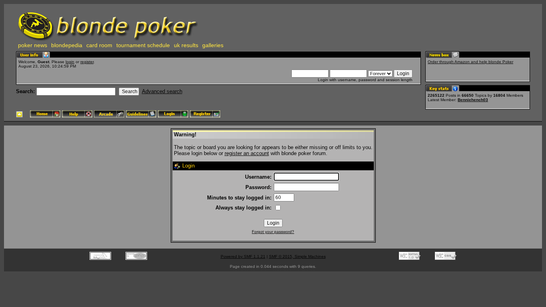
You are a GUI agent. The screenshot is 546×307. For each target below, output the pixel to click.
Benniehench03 (473, 100)
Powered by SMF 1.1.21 (243, 256)
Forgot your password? (273, 231)
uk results (186, 45)
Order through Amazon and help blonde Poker (470, 62)
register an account (247, 153)
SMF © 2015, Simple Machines (297, 256)
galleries (212, 45)
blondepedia (66, 45)
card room (99, 45)
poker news (32, 45)
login (70, 62)
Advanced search (162, 91)
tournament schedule (143, 45)
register (87, 62)
